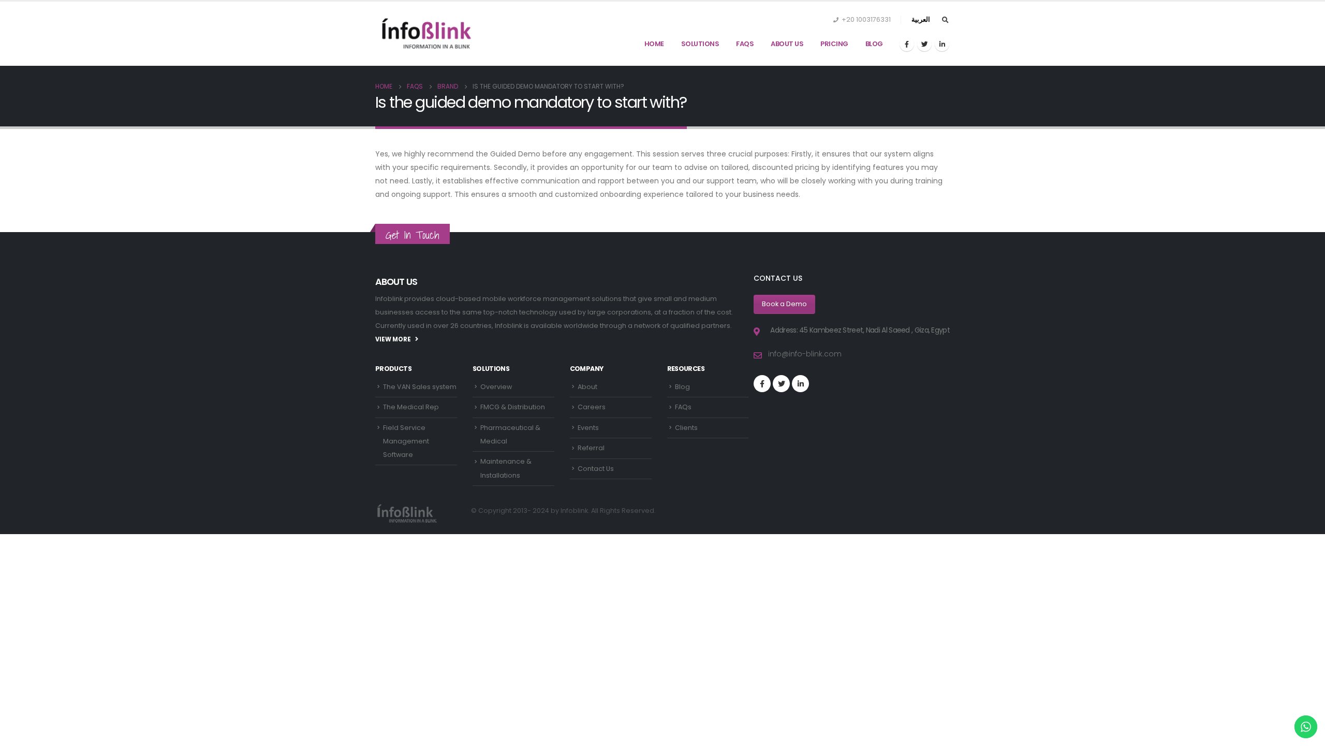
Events (588, 427)
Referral (591, 447)
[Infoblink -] (427, 33)
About (587, 386)
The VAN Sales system (420, 386)
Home (654, 44)
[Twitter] (924, 44)
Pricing (834, 44)
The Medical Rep (411, 407)
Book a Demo (784, 303)
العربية (920, 19)
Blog (874, 44)
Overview (496, 386)
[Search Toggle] (945, 20)
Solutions (700, 44)
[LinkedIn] (942, 44)
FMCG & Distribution (512, 407)
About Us (787, 44)
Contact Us (596, 468)
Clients (686, 427)
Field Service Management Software (406, 441)
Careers (592, 407)
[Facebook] (907, 44)
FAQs (745, 44)
